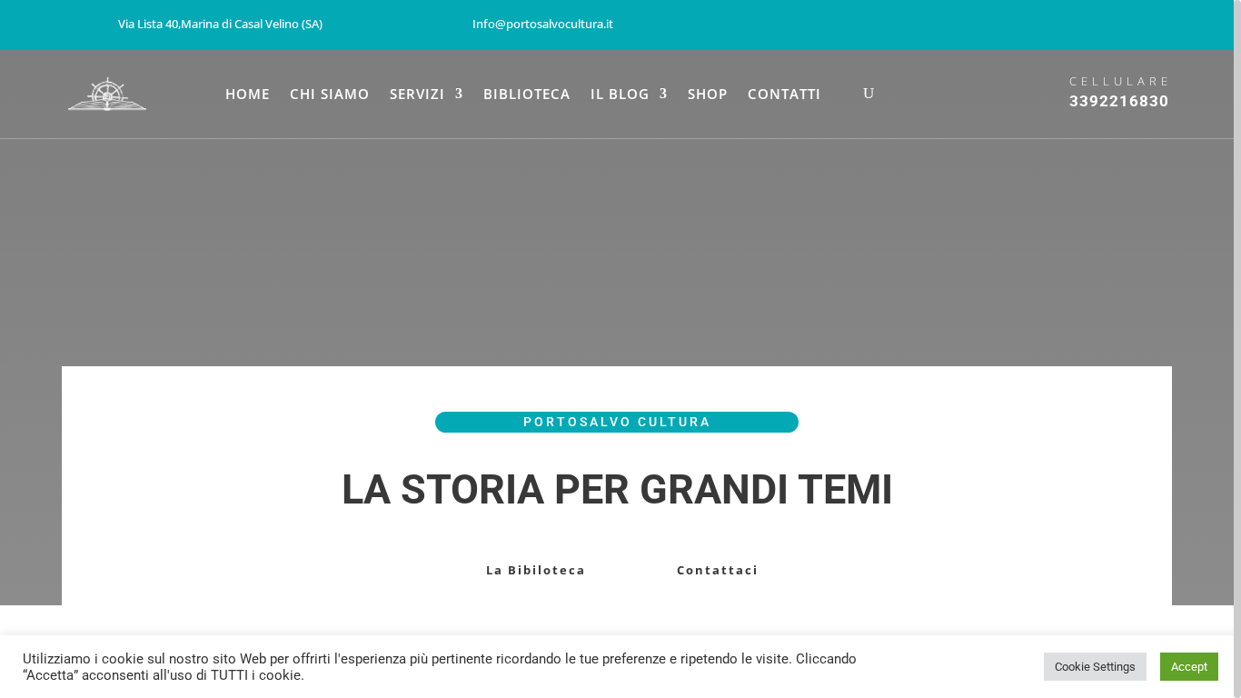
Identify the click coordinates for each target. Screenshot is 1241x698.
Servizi (417, 95)
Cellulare (1120, 81)
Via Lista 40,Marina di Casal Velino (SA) (220, 23)
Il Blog (620, 95)
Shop (708, 95)
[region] (620, 349)
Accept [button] (1189, 666)
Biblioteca (527, 95)
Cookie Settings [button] (1095, 666)
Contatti (784, 95)
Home (247, 95)
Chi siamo (330, 95)
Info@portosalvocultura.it (542, 23)
